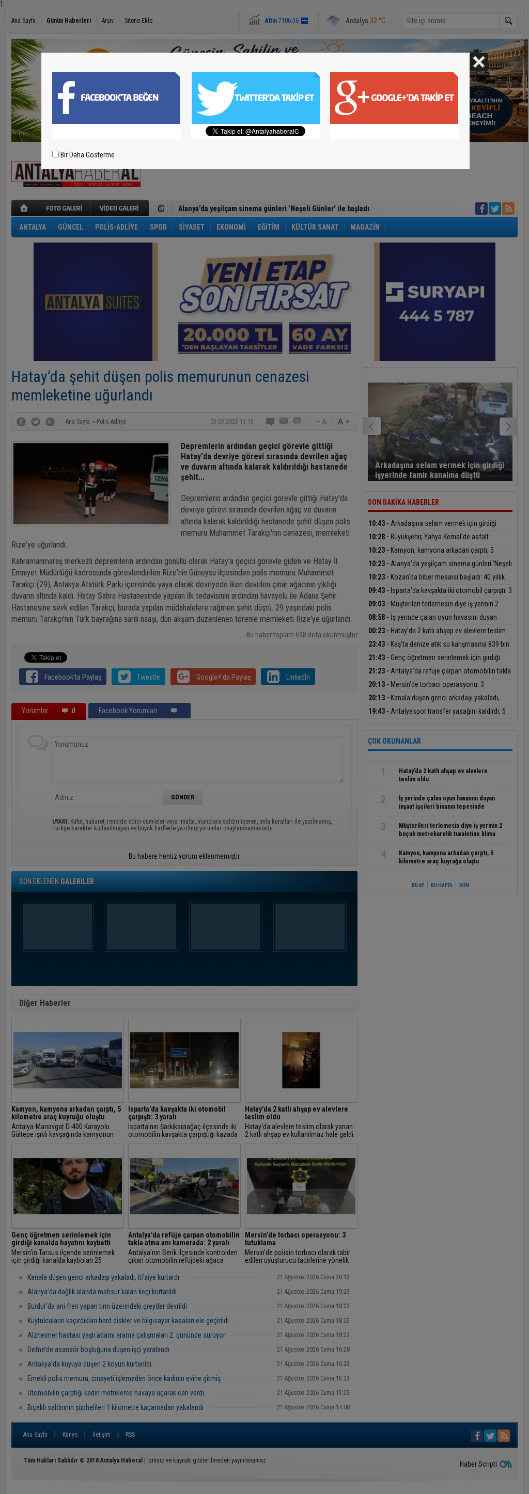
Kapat (479, 62)
